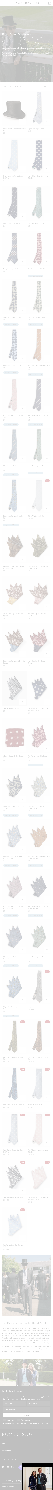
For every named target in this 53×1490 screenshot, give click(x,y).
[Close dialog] (51, 1465)
